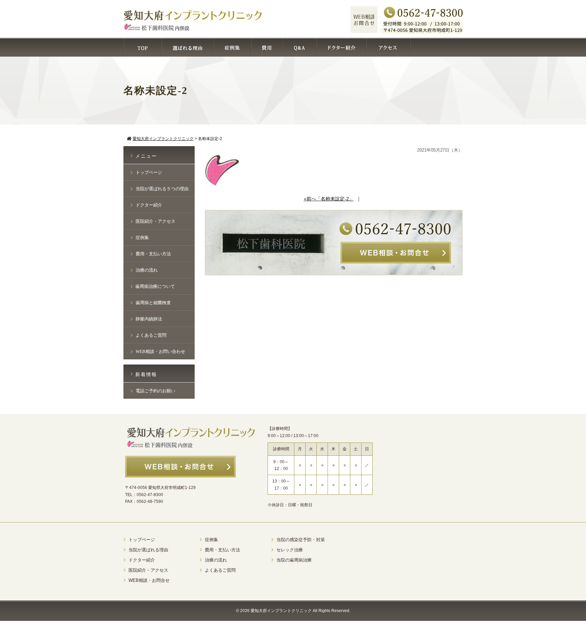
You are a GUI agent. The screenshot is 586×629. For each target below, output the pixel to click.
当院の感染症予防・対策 (300, 539)
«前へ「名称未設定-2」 (329, 198)
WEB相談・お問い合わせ (160, 351)
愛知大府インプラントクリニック (281, 610)
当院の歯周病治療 (294, 560)
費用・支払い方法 (153, 253)
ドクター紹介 (149, 205)
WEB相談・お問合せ (149, 580)
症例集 (142, 237)
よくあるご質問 (151, 335)
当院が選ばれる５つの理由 (162, 188)
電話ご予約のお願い (155, 390)
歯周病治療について (155, 286)
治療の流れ (147, 270)
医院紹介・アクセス (155, 221)
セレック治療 (289, 549)
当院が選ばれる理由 (148, 549)
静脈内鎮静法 (149, 318)
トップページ (149, 172)
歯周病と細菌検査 (153, 302)
